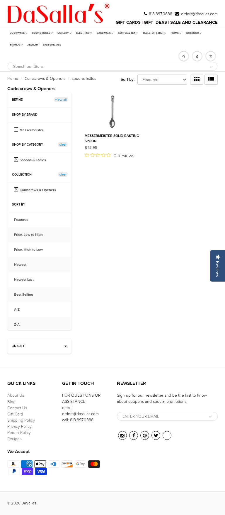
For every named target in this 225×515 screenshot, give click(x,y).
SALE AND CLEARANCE (194, 22)
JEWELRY (33, 44)
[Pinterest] (144, 435)
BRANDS (15, 44)
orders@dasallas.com (199, 14)
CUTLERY (63, 33)
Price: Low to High (31, 235)
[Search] (210, 66)
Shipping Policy (21, 420)
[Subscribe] (210, 416)
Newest (23, 265)
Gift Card (15, 414)
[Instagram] (122, 435)
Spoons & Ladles (33, 160)
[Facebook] (133, 435)
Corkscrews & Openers (45, 78)
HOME (175, 33)
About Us (15, 395)
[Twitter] (155, 435)
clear (63, 144)
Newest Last (27, 280)
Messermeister (31, 130)
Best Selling (26, 295)
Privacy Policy (19, 426)
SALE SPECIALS (52, 44)
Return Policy (19, 432)
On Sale (18, 346)
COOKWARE (17, 33)
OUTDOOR (192, 33)
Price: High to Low (31, 250)
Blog (11, 401)
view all (61, 99)
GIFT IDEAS (155, 22)
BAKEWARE (104, 33)
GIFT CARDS (128, 22)
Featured (24, 220)
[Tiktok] (167, 435)
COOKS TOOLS (41, 33)
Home (12, 78)
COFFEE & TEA (126, 33)
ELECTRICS (82, 33)
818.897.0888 (160, 14)
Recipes (14, 438)
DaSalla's (29, 503)
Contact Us (17, 407)
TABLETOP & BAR (153, 33)
